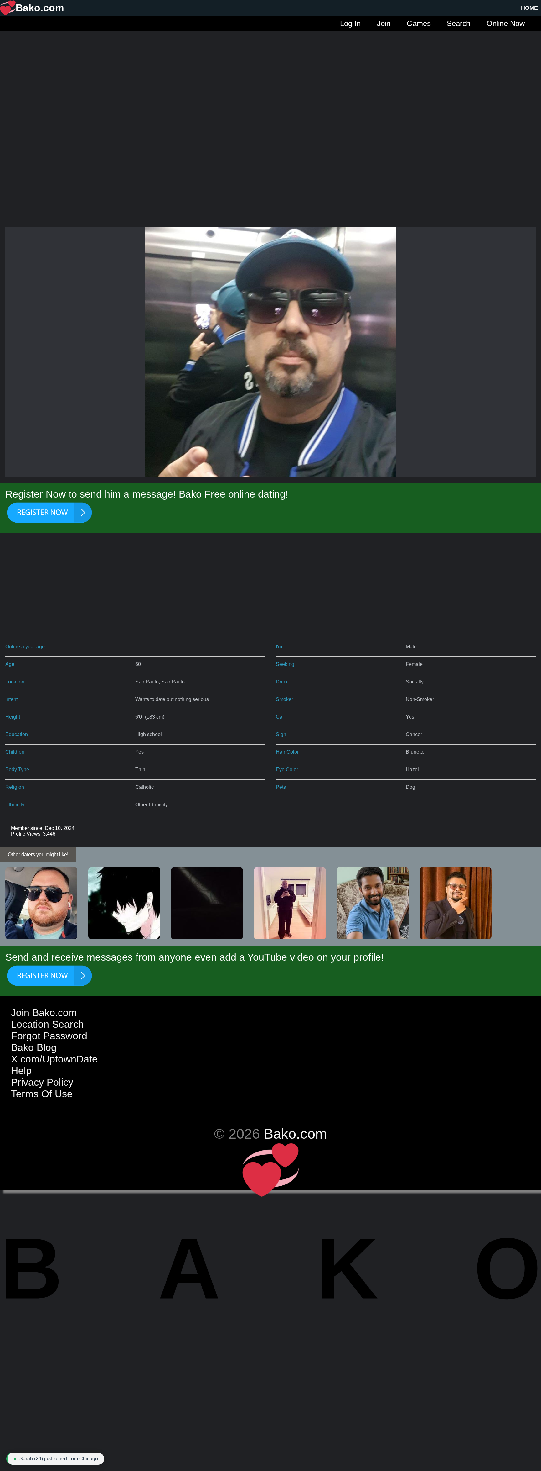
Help (21, 1070)
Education (16, 734)
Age (9, 664)
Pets (281, 787)
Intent (11, 699)
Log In (350, 23)
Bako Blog (34, 1047)
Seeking (285, 664)
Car (280, 717)
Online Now (506, 23)
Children (14, 752)
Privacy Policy (42, 1082)
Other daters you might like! (38, 854)
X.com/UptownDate (54, 1059)
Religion (14, 787)
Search (458, 23)
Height (12, 717)
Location (14, 681)
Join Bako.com (44, 1012)
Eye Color (287, 769)
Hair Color (287, 752)
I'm (279, 646)
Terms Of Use (42, 1093)
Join (383, 23)
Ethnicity (14, 804)
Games (419, 23)
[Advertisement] (270, 75)
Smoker (284, 699)
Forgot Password (49, 1035)
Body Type (17, 769)
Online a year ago (25, 646)
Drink (282, 681)
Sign (281, 734)
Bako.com (295, 1133)
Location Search (47, 1024)
